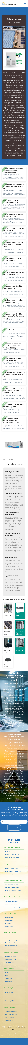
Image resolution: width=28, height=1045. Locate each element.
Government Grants (11, 995)
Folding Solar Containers (12, 854)
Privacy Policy (21, 1027)
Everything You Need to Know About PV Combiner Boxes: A (13, 316)
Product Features (10, 913)
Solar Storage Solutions (12, 857)
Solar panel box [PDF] (8, 459)
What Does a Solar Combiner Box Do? (10, 201)
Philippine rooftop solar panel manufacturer (19, 615)
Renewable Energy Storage (12, 907)
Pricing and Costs (10, 933)
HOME (9, 22)
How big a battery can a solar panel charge (7, 650)
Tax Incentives (9, 998)
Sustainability (9, 920)
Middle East (8, 981)
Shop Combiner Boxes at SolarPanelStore (13, 215)
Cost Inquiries (9, 1020)
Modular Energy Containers (13, 871)
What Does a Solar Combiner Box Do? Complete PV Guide (11, 420)
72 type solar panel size (7, 665)
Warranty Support (10, 1017)
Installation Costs (10, 937)
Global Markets (9, 968)
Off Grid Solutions (10, 962)
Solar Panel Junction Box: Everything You (13, 301)
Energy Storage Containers (13, 864)
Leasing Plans (9, 992)
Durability (8, 923)
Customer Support (10, 1007)
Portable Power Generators (13, 890)
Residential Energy (10, 956)
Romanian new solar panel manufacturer (8, 614)
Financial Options (10, 988)
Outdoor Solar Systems (11, 884)
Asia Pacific (8, 978)
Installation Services (11, 1014)
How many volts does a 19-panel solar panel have (19, 632)
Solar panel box (16, 22)
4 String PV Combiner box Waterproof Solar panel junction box (13, 390)
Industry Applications (11, 952)
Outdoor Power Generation (13, 880)
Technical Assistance (11, 1011)
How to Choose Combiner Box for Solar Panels (13, 273)
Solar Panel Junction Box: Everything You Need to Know (13, 244)
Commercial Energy (10, 959)
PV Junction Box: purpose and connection (13, 331)
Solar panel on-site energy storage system (8, 632)
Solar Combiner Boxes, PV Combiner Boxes (13, 259)
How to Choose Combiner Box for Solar (13, 229)
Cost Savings (9, 926)
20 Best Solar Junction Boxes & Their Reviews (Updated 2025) (12, 346)
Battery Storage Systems (12, 868)
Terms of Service (12, 1027)
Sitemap (14, 1029)
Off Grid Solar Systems (11, 901)
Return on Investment (11, 945)
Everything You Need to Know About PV (12, 287)
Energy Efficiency (10, 917)
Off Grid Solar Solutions (12, 887)
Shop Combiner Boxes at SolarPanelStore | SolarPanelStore (13, 170)
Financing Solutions (10, 1001)
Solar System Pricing (11, 940)
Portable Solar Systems (11, 852)
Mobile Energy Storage (11, 874)
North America (9, 973)
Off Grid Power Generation (13, 897)
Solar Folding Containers (12, 847)
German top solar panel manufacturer (19, 649)
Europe (7, 975)
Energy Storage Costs (11, 943)
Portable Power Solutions (12, 904)
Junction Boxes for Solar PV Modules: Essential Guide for (14, 186)
